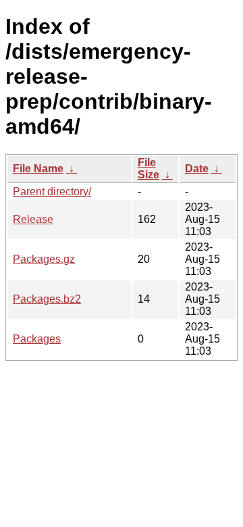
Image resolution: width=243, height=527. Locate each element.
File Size (148, 168)
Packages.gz (44, 259)
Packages (37, 339)
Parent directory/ (52, 191)
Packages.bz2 (47, 299)
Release (33, 219)
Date (197, 168)
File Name (38, 168)
